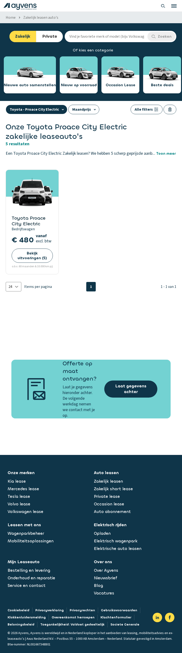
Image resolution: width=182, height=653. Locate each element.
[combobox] (106, 36)
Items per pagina (38, 286)
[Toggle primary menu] (174, 6)
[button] (13, 286)
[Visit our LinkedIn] (157, 617)
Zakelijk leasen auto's (40, 17)
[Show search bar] (163, 6)
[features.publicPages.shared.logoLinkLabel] (20, 6)
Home (11, 17)
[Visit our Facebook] (169, 617)
